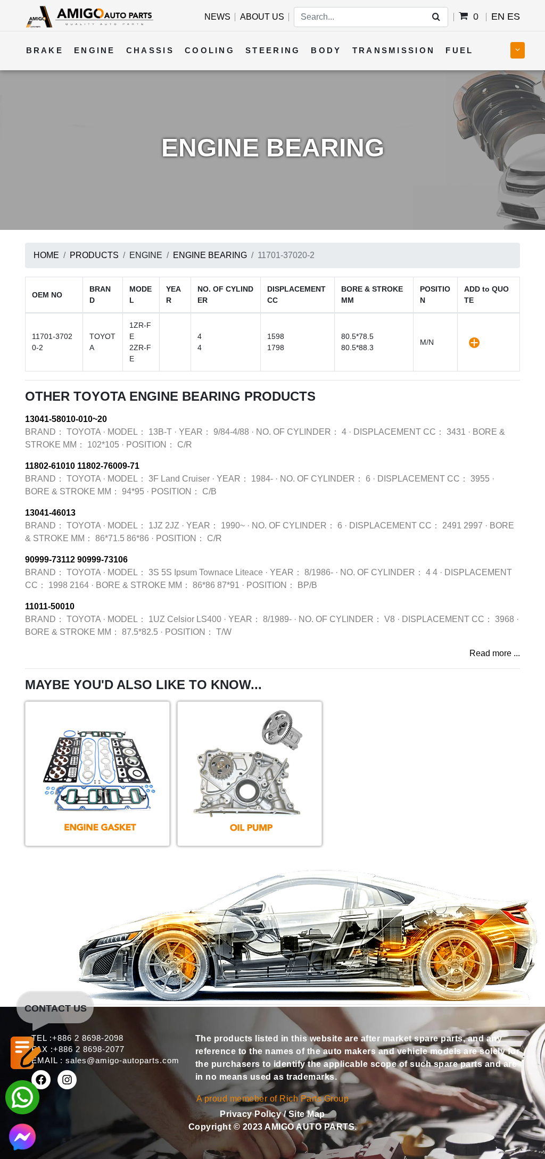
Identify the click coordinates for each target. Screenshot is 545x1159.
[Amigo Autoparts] (89, 16)
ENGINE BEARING (210, 255)
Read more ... (494, 653)
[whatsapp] (22, 1096)
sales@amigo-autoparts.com (122, 1060)
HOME (46, 255)
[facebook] (41, 1079)
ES (513, 16)
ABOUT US (262, 16)
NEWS (217, 16)
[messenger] (22, 1135)
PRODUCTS (94, 255)
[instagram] (67, 1079)
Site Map (306, 1114)
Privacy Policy (252, 1114)
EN (498, 16)
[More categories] (517, 50)
